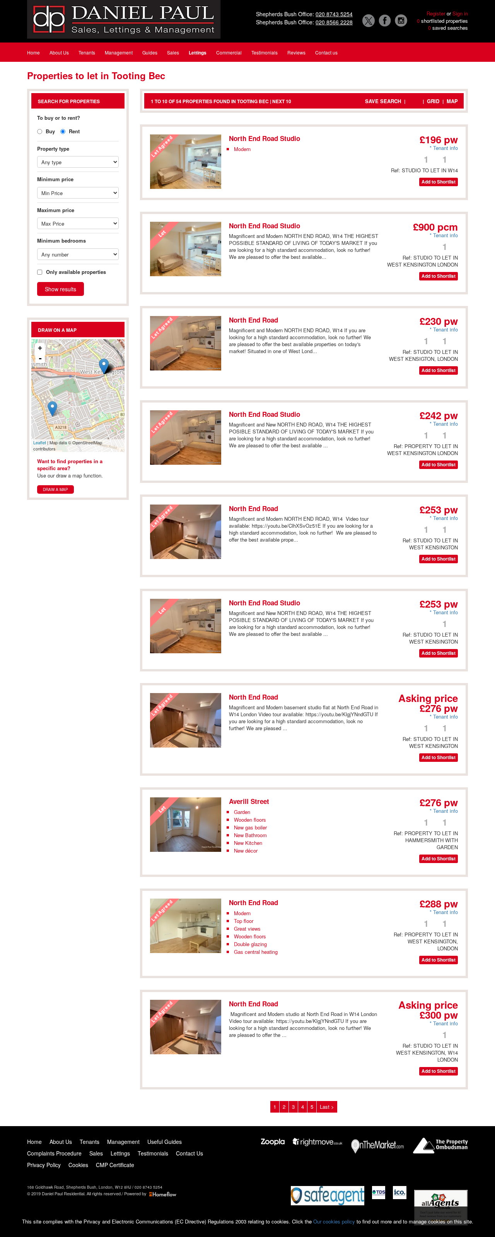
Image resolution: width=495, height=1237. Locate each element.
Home (34, 1141)
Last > (327, 1106)
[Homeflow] (163, 1193)
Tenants (89, 1141)
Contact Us (189, 1153)
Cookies (78, 1165)
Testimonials (153, 1153)
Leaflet (39, 442)
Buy (49, 131)
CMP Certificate (116, 1165)
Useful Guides (164, 1141)
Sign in (460, 13)
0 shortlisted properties (442, 20)
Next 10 (281, 101)
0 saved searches (448, 27)
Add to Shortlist (439, 181)
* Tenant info (444, 147)
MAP (452, 101)
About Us (61, 1141)
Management (123, 1141)
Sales (96, 1153)
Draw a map (55, 489)
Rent (73, 131)
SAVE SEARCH (383, 101)
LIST (414, 101)
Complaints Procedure (54, 1153)
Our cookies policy (335, 1221)
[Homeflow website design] (123, 1193)
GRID (433, 101)
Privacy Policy (44, 1165)
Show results (60, 289)
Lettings (120, 1153)
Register (436, 13)
